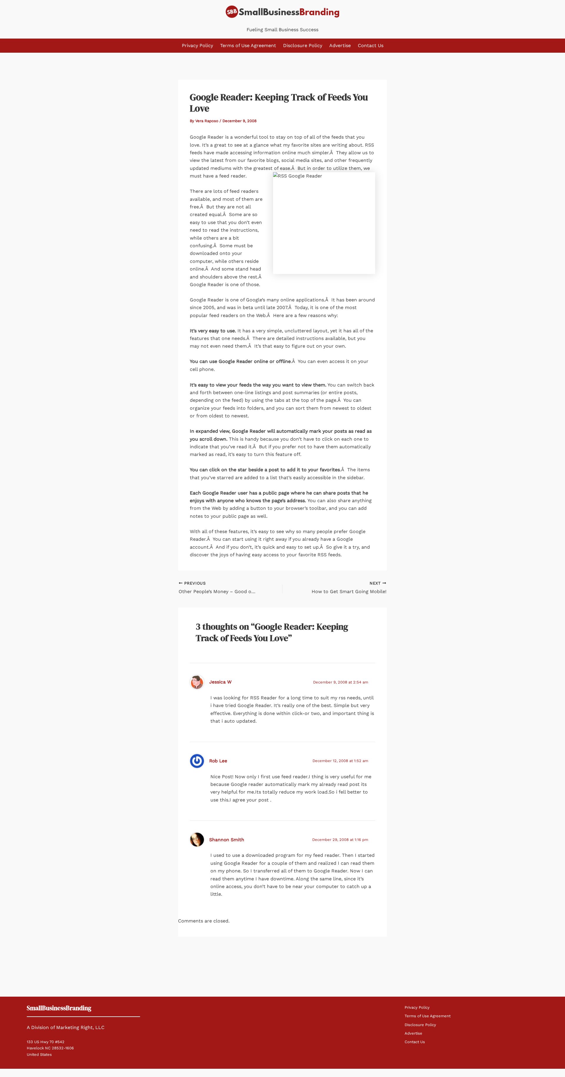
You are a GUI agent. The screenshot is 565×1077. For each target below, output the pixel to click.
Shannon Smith (226, 839)
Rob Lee (218, 761)
